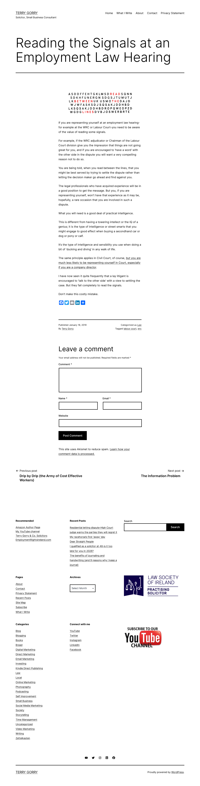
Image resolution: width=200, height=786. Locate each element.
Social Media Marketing (29, 705)
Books (19, 640)
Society (20, 710)
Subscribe (21, 607)
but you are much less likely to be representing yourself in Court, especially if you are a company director (100, 262)
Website (63, 415)
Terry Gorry (27, 13)
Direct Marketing (25, 654)
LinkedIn (75, 645)
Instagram (75, 640)
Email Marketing (25, 658)
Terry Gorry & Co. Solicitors (31, 535)
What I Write (124, 13)
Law (139, 325)
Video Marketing (25, 728)
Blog (18, 630)
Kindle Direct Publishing (29, 668)
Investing (21, 663)
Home (109, 13)
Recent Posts (23, 597)
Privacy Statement (172, 13)
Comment (65, 364)
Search (128, 521)
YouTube (75, 630)
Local (19, 677)
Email (107, 398)
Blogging (21, 635)
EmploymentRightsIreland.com (33, 539)
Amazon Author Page (28, 527)
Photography (23, 686)
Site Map (21, 602)
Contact (152, 13)
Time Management (26, 719)
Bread (19, 645)
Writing (20, 733)
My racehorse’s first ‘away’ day (87, 536)
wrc (139, 328)
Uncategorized (24, 724)
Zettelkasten (23, 738)
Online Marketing (25, 682)
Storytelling (22, 714)
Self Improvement (26, 696)
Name (63, 398)
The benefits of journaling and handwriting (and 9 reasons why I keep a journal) (93, 560)
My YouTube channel (28, 531)
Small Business (24, 700)
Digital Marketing (25, 649)
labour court (130, 328)
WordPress (177, 772)
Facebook (75, 649)
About (139, 13)
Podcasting (22, 691)
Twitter (74, 635)
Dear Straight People (82, 541)
